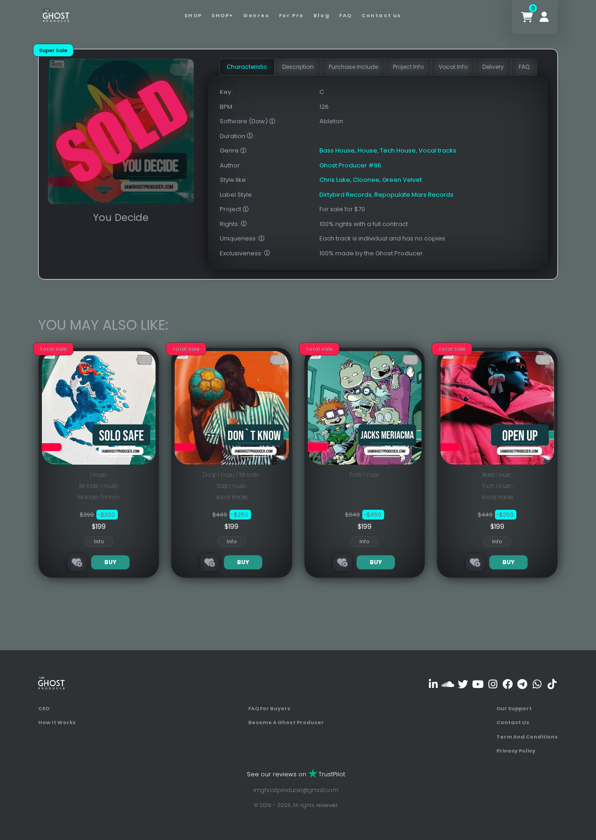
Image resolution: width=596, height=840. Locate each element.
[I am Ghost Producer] (56, 14)
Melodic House (98, 486)
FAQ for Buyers (269, 708)
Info (99, 541)
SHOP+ (222, 15)
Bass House (337, 150)
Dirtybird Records (345, 194)
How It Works (57, 722)
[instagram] (493, 684)
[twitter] (463, 684)
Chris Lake (334, 179)
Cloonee (366, 179)
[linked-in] (433, 684)
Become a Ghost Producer (286, 722)
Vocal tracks (437, 150)
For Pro (291, 15)
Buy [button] (110, 562)
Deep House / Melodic (231, 475)
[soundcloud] (448, 684)
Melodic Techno (99, 497)
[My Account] (544, 17)
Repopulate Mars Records (414, 194)
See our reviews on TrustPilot (296, 774)
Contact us (381, 15)
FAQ (345, 15)
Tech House (398, 150)
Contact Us (512, 722)
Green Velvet (402, 179)
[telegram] (522, 684)
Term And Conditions (527, 736)
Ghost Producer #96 (350, 165)
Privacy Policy (515, 750)
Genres (256, 15)
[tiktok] (552, 684)
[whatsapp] (537, 684)
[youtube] (478, 684)
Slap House (231, 486)
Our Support (514, 708)
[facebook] (507, 684)
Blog (321, 15)
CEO (43, 708)
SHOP (193, 15)
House (367, 150)
